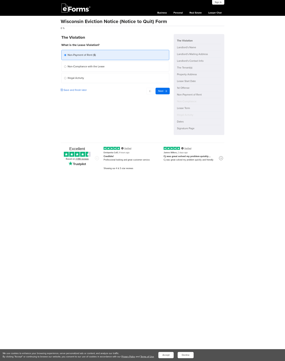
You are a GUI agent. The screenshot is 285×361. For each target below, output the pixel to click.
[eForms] (76, 8)
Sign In (218, 2)
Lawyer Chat (215, 12)
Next (160, 91)
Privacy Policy (128, 356)
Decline (186, 355)
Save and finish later (75, 90)
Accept (166, 355)
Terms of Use (147, 356)
